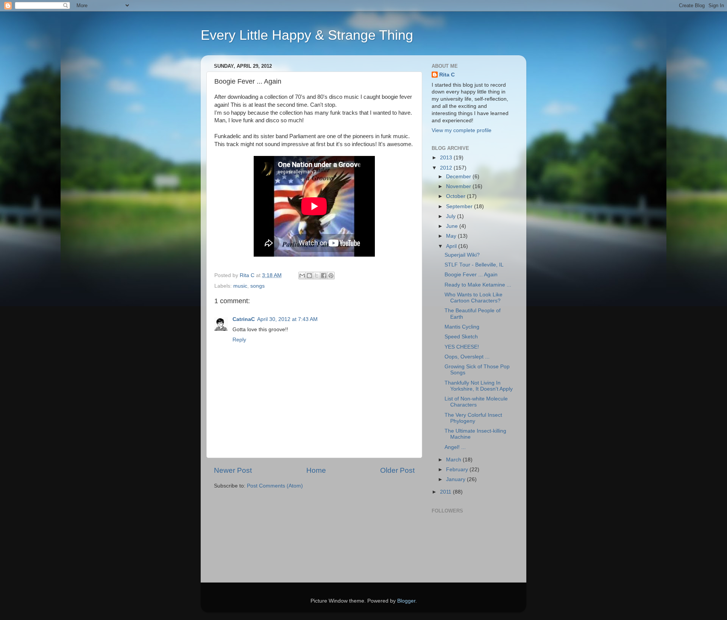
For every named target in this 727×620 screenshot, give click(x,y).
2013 (447, 157)
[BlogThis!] (309, 275)
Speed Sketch (461, 337)
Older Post (397, 470)
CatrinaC (243, 319)
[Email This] (302, 275)
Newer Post (233, 470)
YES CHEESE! (462, 347)
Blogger (406, 601)
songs (257, 286)
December (459, 176)
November (459, 186)
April (452, 246)
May (452, 236)
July (451, 216)
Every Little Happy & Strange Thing (307, 35)
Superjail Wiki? (462, 255)
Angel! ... (455, 447)
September (460, 206)
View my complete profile (461, 130)
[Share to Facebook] (324, 275)
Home (316, 470)
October (456, 196)
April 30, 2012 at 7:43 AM (287, 319)
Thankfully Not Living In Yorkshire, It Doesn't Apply (479, 386)
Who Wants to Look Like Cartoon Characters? (473, 298)
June (452, 226)
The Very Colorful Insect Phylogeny (473, 418)
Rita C (447, 75)
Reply (239, 340)
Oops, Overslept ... (467, 357)
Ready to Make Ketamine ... (478, 285)
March (454, 460)
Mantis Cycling (462, 327)
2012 (447, 168)
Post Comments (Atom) (275, 486)
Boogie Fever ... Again (471, 274)
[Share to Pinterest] (331, 275)
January (456, 479)
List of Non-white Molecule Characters (476, 402)
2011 (446, 492)
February (458, 469)
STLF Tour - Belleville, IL (474, 265)
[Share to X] (316, 275)
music (240, 286)
